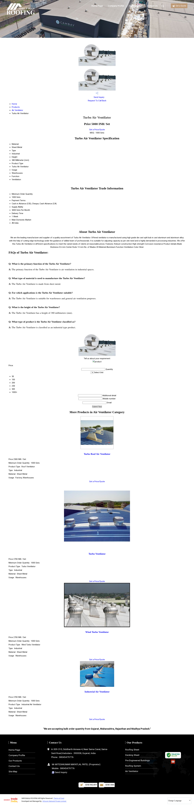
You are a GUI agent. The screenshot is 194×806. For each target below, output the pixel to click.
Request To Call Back (97, 100)
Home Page (97, 6)
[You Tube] (173, 763)
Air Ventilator (17, 110)
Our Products (15, 760)
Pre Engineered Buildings (137, 760)
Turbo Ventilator (97, 553)
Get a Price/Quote (97, 129)
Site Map (13, 771)
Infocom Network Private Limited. (54, 801)
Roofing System (133, 766)
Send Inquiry (98, 97)
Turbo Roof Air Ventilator (97, 454)
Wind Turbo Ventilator (97, 632)
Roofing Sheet (132, 749)
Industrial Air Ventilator (97, 691)
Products (16, 107)
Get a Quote (181, 6)
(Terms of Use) (58, 798)
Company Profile (116, 6)
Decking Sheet (132, 755)
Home (14, 104)
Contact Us (14, 766)
